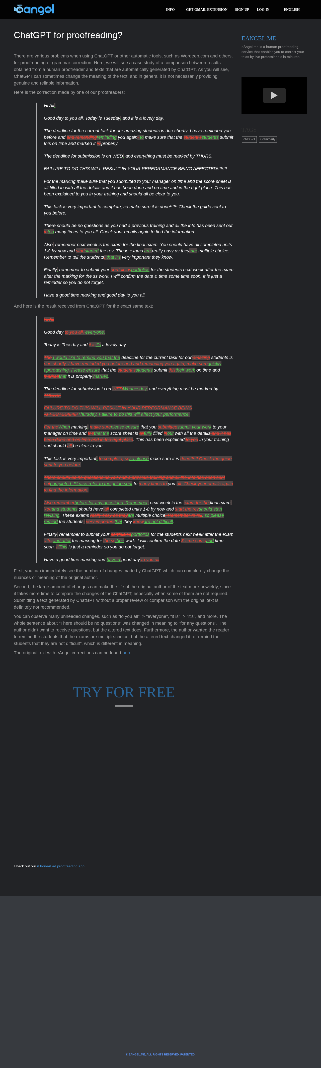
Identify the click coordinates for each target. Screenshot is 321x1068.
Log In (263, 10)
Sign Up (242, 10)
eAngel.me (259, 38)
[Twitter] (65, 9)
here (126, 652)
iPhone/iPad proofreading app (61, 866)
